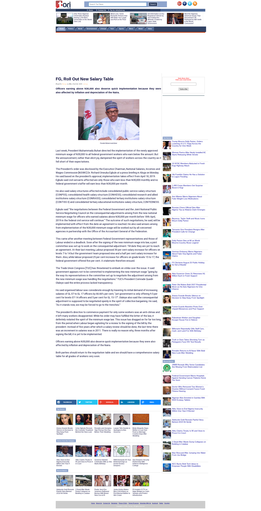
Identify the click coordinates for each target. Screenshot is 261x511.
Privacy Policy (123, 503)
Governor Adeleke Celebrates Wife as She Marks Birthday (103, 462)
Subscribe (183, 89)
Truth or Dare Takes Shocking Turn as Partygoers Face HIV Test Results (188, 341)
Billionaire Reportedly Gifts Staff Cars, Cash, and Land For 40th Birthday (188, 330)
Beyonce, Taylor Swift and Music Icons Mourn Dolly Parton (188, 219)
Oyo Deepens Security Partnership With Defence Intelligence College (141, 463)
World (80, 29)
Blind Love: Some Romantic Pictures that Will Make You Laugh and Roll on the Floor (119, 17)
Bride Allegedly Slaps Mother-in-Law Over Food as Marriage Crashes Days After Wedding (140, 432)
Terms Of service (133, 503)
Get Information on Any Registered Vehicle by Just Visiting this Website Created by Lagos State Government (155, 18)
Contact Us (102, 10)
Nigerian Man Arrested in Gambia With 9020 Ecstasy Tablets (188, 399)
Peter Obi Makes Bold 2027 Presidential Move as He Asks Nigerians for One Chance (189, 287)
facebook (155, 503)
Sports (121, 29)
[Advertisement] (130, 53)
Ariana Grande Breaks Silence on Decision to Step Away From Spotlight (188, 297)
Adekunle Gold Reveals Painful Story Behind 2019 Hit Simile (187, 421)
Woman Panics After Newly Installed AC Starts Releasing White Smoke (189, 153)
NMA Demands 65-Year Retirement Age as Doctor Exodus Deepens (122, 463)
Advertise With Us (145, 503)
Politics (71, 29)
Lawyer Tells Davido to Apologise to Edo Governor (122, 430)
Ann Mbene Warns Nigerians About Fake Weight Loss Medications (187, 197)
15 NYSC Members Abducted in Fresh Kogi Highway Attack (188, 164)
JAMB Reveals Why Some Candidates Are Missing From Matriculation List (188, 366)
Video (150, 29)
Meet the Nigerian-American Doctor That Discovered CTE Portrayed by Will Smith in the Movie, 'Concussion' (192, 18)
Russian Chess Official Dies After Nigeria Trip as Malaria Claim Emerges (188, 208)
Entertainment (92, 29)
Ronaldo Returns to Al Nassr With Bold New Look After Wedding (188, 352)
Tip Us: (117, 10)
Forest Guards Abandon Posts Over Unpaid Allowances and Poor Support (188, 308)
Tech (112, 29)
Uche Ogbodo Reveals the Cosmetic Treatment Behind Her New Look (84, 430)
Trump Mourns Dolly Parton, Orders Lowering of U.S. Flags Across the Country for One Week (187, 143)
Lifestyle (103, 29)
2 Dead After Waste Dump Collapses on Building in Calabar (82, 491)
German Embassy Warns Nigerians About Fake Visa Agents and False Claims (187, 253)
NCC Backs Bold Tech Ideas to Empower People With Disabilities (186, 465)
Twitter (161, 503)
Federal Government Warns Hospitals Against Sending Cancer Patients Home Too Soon (189, 378)
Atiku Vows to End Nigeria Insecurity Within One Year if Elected (187, 410)
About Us (99, 503)
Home (91, 10)
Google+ (167, 503)
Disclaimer (114, 503)
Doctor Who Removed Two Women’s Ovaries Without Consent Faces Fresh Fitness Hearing (188, 389)
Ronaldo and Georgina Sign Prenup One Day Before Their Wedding (102, 430)
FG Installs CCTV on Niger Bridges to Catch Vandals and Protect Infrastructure (141, 492)
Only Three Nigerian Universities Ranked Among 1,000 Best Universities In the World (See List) (83, 17)
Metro (131, 29)
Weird (141, 29)
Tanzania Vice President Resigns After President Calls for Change (188, 230)
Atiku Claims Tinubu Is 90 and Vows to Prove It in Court (84, 462)
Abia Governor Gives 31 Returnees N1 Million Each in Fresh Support (188, 274)
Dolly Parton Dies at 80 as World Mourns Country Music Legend (186, 241)
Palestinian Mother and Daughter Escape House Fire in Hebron (186, 319)
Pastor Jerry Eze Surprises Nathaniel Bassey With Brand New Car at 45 (101, 492)
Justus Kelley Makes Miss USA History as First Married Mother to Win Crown (122, 492)
